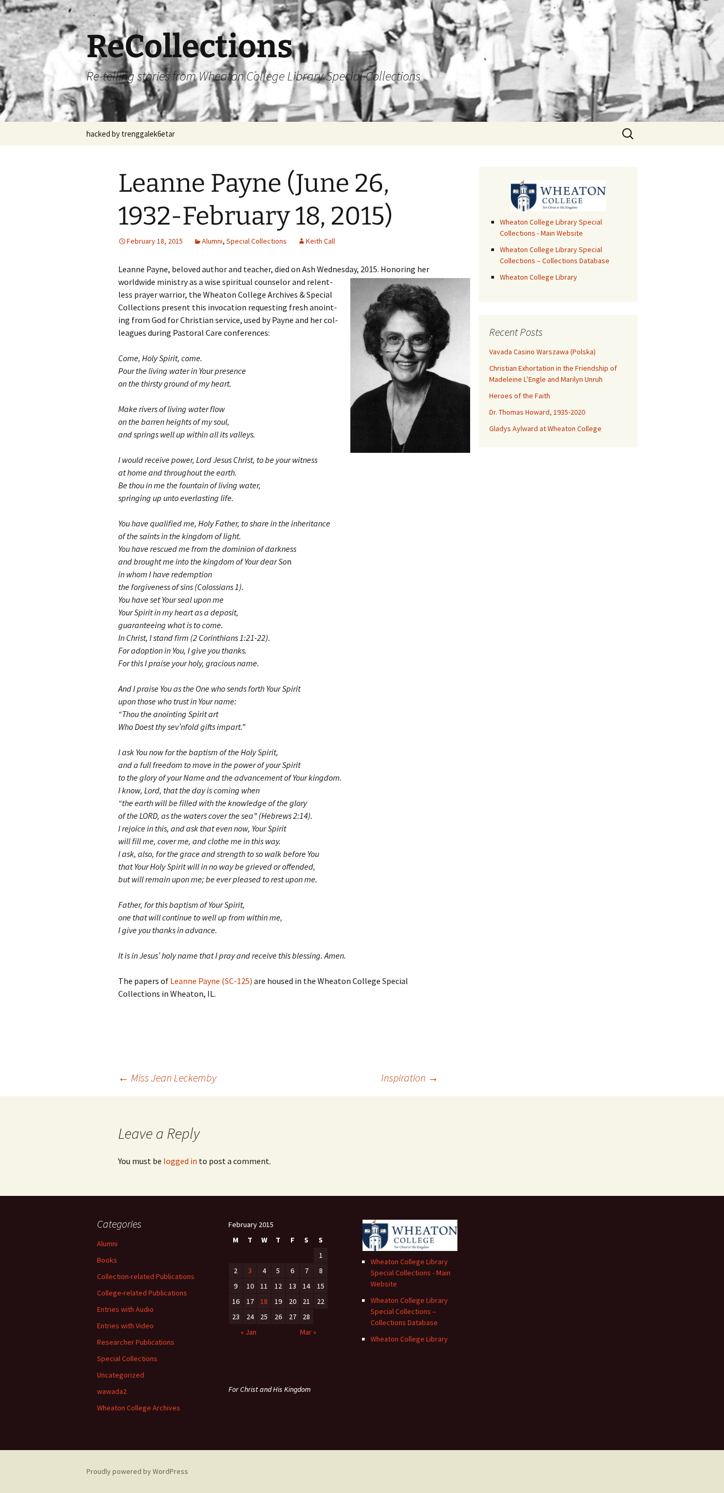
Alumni (212, 241)
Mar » (308, 1332)
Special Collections (256, 241)
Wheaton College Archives (138, 1407)
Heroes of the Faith (519, 395)
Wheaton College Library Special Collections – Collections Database (409, 1311)
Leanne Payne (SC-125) (211, 981)
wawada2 (112, 1391)
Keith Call (320, 241)
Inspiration (409, 1077)
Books (107, 1260)
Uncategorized (120, 1375)
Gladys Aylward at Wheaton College (545, 428)
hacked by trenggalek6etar (130, 134)
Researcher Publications (135, 1342)
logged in (180, 1161)
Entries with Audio (125, 1309)
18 (264, 1301)
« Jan (249, 1332)
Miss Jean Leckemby (167, 1077)
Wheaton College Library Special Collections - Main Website (410, 1273)
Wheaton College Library (538, 277)
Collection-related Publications (146, 1276)
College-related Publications (142, 1293)
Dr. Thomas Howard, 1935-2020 (537, 412)
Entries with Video (125, 1325)
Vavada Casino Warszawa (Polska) (542, 351)
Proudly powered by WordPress (137, 1471)
